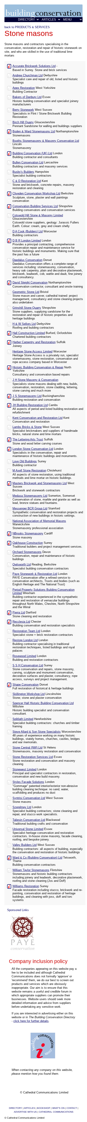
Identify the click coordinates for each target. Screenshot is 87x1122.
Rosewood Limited (24, 656)
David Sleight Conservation (30, 282)
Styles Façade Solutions (28, 782)
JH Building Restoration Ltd (30, 405)
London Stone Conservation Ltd (32, 448)
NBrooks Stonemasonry (27, 533)
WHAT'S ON (58, 1108)
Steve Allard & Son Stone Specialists (36, 731)
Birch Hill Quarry (23, 122)
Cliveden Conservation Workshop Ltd (36, 193)
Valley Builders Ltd (24, 845)
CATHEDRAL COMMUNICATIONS (56, 1112)
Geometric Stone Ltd (25, 292)
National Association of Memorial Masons (39, 521)
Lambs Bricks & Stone (27, 427)
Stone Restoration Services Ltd (32, 757)
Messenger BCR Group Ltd (29, 508)
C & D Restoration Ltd (26, 181)
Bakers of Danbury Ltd (26, 97)
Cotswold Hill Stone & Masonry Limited (37, 215)
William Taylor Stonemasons (30, 870)
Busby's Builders (23, 171)
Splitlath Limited (22, 719)
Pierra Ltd (18, 612)
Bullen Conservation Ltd (27, 162)
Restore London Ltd (25, 640)
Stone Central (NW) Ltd (27, 747)
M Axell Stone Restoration (29, 470)
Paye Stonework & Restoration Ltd (34, 574)
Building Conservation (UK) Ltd (32, 153)
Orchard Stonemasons (26, 552)
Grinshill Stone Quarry (26, 307)
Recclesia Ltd (21, 621)
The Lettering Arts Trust (27, 439)
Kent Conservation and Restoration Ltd (37, 417)
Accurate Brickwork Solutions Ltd (34, 66)
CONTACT (71, 1108)
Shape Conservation (25, 684)
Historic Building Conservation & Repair (37, 367)
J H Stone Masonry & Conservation (35, 380)
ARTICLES (29, 1108)
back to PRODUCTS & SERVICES (27, 27)
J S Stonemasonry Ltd (26, 396)
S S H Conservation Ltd (27, 665)
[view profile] (9, 66)
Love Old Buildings (24, 461)
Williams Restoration (25, 886)
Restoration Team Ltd (26, 631)
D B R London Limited (26, 240)
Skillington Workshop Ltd (28, 694)
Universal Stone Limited (27, 829)
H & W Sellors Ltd (24, 323)
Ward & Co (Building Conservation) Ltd (37, 857)
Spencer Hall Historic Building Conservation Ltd (43, 703)
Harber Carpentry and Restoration (34, 342)
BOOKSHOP (43, 1108)
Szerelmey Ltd (21, 807)
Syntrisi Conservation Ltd (28, 798)
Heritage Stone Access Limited (32, 351)
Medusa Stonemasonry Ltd (29, 495)
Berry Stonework (23, 109)
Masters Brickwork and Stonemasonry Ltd (39, 483)
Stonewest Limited (24, 769)
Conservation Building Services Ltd (35, 206)
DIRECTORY (15, 1108)
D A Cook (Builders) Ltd (27, 231)
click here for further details (31, 1021)
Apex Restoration (23, 88)
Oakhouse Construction (27, 542)
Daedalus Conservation (27, 260)
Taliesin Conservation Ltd (28, 820)
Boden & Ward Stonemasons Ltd (33, 131)
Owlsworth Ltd (21, 564)
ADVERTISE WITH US (25, 1112)
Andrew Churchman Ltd (27, 75)
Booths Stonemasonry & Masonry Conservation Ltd (45, 140)
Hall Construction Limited (28, 333)
